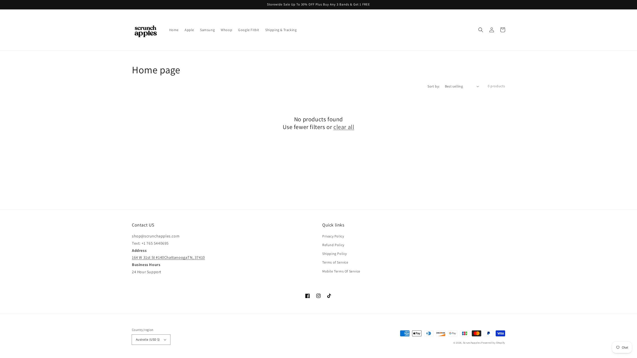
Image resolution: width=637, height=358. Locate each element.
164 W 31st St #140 (148, 257)
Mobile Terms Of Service (341, 271)
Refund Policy (333, 245)
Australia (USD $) (148, 339)
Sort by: (433, 86)
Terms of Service (335, 262)
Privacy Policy (333, 236)
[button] (480, 29)
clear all (343, 127)
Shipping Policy (334, 253)
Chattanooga (176, 257)
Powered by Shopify (493, 342)
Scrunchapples (472, 342)
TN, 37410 (196, 257)
